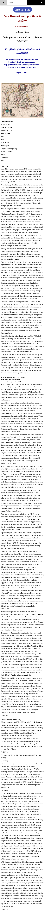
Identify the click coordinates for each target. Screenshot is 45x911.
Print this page (22, 9)
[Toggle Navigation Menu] (41, 2)
